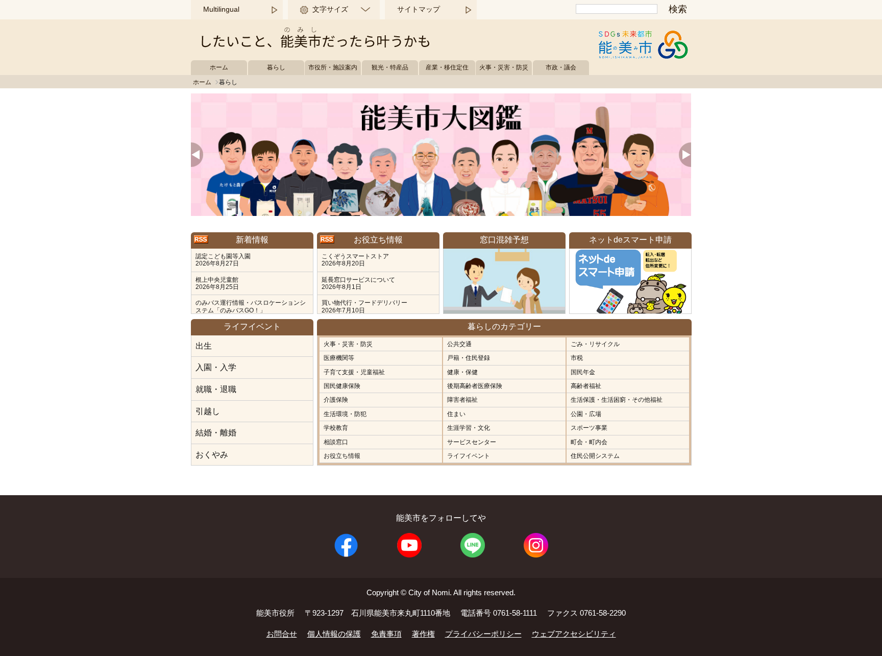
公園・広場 (586, 414)
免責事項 (386, 633)
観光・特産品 (390, 67)
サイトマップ (418, 9)
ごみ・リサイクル (595, 344)
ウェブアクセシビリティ (574, 633)
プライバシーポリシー (483, 633)
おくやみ (211, 454)
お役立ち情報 (342, 455)
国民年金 (583, 372)
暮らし (276, 67)
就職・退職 (215, 389)
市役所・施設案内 (332, 67)
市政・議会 (561, 67)
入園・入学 (215, 367)
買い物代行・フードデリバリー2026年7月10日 (364, 306)
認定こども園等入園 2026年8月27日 (223, 260)
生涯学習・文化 (468, 427)
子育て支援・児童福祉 (354, 372)
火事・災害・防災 (503, 67)
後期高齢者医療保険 (474, 386)
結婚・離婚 (215, 432)
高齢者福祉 (586, 386)
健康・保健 (462, 372)
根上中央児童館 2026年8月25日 (217, 283)
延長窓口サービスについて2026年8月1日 (358, 283)
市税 (577, 357)
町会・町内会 (589, 442)
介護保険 (336, 399)
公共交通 (459, 344)
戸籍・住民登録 (468, 357)
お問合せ (281, 633)
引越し (207, 411)
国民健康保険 (342, 386)
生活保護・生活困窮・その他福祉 (617, 399)
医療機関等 (339, 357)
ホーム (219, 67)
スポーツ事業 (589, 427)
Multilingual (221, 9)
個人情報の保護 (334, 633)
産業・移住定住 (447, 67)
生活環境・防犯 (345, 414)
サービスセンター (471, 442)
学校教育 (336, 427)
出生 (203, 346)
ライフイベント (468, 455)
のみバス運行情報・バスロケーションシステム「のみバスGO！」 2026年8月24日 (250, 310)
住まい (456, 414)
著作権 (423, 633)
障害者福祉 (462, 399)
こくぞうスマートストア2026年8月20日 (355, 260)
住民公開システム (595, 455)
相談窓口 (336, 442)
